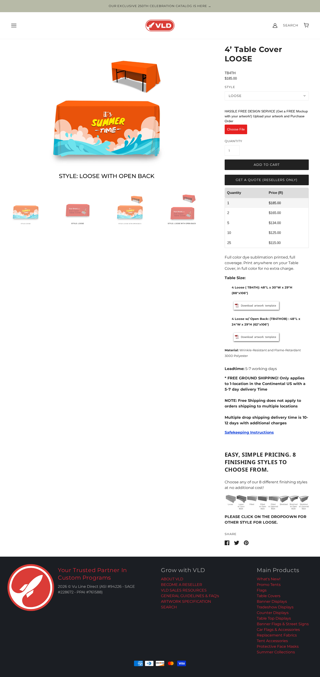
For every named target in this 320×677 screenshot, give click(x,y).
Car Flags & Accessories (278, 629)
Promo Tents (269, 584)
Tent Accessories (272, 641)
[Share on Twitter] (237, 542)
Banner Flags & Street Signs (283, 624)
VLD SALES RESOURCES (184, 590)
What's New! (268, 579)
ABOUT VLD (172, 579)
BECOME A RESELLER (181, 584)
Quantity (233, 141)
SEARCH (169, 607)
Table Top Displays (274, 618)
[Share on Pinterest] (246, 542)
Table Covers (268, 596)
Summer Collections (276, 652)
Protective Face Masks (278, 646)
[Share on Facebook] (227, 542)
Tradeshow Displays (275, 607)
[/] (160, 25)
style (230, 87)
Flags (262, 590)
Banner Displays (272, 601)
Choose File (236, 129)
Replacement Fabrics (277, 635)
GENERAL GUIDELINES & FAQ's (190, 596)
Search (290, 25)
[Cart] (306, 25)
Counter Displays (273, 612)
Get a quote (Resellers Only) (267, 180)
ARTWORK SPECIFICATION (186, 601)
